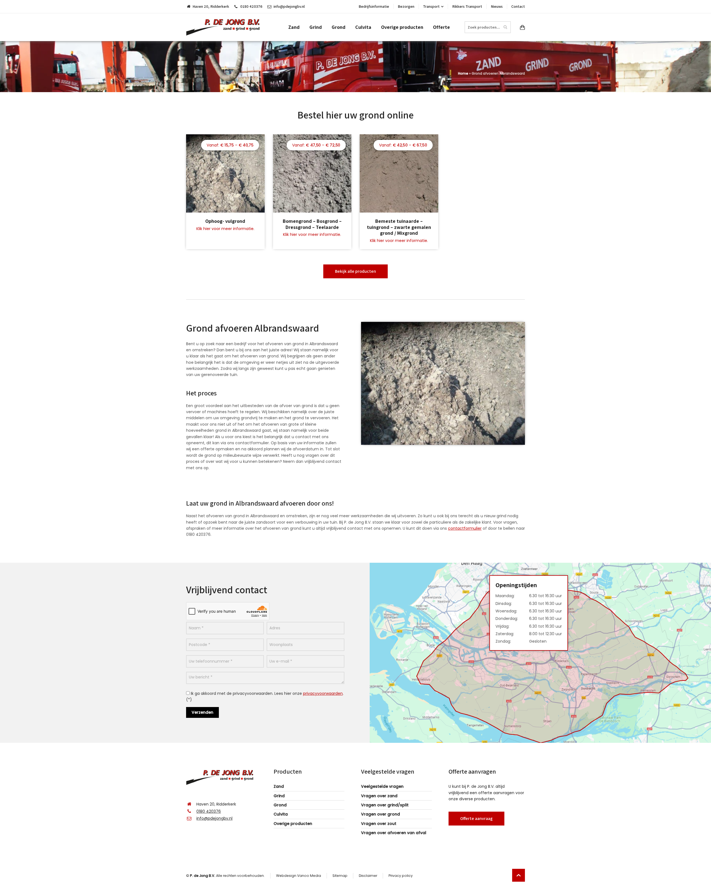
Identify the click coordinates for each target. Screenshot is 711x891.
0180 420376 (251, 6)
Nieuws (497, 6)
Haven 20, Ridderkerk (210, 6)
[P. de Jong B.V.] (225, 27)
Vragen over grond (380, 814)
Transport (431, 6)
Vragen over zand (379, 796)
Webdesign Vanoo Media (298, 875)
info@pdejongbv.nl (289, 6)
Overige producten (293, 823)
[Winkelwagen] (521, 27)
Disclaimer (368, 875)
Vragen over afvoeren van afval (393, 833)
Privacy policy (401, 875)
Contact (518, 6)
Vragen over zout (378, 823)
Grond (280, 805)
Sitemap (339, 875)
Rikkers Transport (467, 6)
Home (463, 73)
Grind (279, 796)
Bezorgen (406, 6)
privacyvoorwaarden (323, 693)
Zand (279, 786)
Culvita (281, 814)
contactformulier (465, 528)
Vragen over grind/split (385, 805)
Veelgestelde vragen (382, 786)
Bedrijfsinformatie (374, 6)
